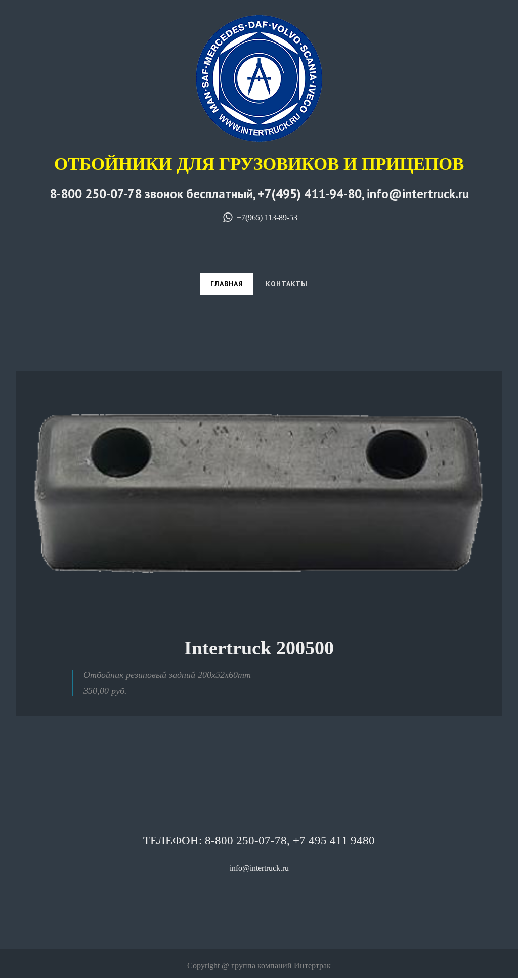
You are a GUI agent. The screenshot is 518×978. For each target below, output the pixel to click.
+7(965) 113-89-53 (266, 217)
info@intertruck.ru (259, 868)
